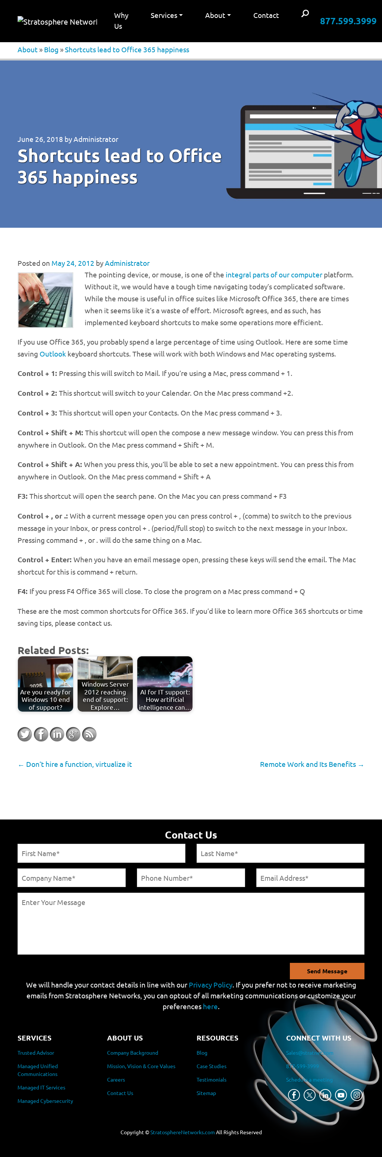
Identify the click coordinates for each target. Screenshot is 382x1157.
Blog (51, 49)
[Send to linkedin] (57, 734)
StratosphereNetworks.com (182, 1132)
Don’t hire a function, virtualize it (75, 763)
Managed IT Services (41, 1087)
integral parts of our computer (274, 274)
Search (305, 14)
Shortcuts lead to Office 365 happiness (127, 49)
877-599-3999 (302, 1066)
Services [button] (164, 14)
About (28, 49)
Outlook (53, 353)
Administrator (95, 138)
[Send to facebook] (41, 734)
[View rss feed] (89, 734)
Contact (266, 14)
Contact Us (120, 1092)
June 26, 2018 (40, 138)
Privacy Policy (210, 984)
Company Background (132, 1052)
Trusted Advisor (36, 1052)
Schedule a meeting (309, 1079)
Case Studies (211, 1066)
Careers (116, 1079)
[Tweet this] (25, 734)
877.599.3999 (348, 21)
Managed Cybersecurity (45, 1100)
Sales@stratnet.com (310, 1052)
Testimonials (211, 1079)
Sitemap (206, 1092)
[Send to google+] (73, 734)
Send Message (327, 971)
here (210, 1006)
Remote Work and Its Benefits (312, 763)
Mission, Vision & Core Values (141, 1066)
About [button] (215, 14)
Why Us (121, 20)
